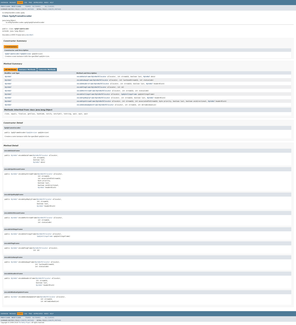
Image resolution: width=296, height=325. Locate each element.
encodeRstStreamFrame (86, 91)
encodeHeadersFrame (85, 84)
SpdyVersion (26, 54)
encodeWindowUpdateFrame (87, 105)
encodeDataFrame (84, 76)
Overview (4, 2)
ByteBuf (8, 76)
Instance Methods (27, 70)
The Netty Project (24, 322)
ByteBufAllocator (99, 76)
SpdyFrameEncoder (12, 54)
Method (31, 9)
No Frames (36, 6)
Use (25, 2)
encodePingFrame (84, 87)
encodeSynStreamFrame (86, 101)
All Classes (49, 6)
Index (46, 2)
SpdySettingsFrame (129, 94)
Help (51, 2)
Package (12, 2)
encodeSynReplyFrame (85, 98)
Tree (30, 2)
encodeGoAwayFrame (84, 80)
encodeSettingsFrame (85, 94)
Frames (28, 6)
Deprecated (38, 2)
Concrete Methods (47, 70)
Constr (23, 9)
